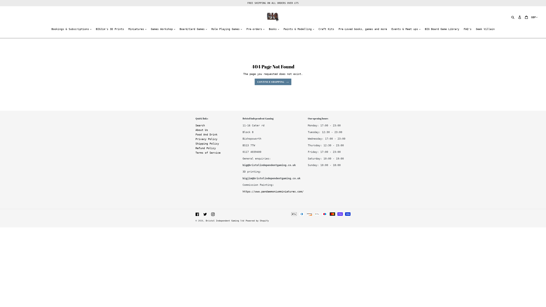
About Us (202, 129)
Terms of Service (208, 152)
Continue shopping (271, 81)
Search (200, 125)
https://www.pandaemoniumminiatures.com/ (273, 191)
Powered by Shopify (257, 220)
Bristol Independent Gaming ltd (225, 220)
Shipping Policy (207, 143)
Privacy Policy (206, 139)
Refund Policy (206, 148)
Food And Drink (206, 134)
